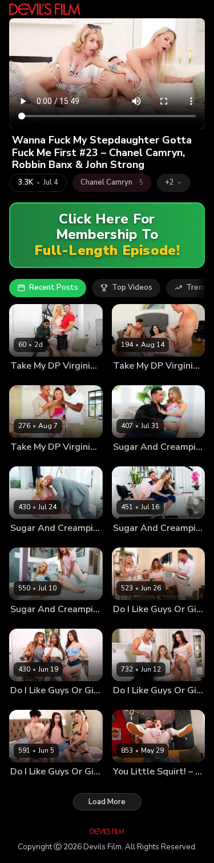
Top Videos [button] (132, 287)
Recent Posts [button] (53, 287)
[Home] (44, 9)
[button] (174, 183)
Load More (107, 802)
